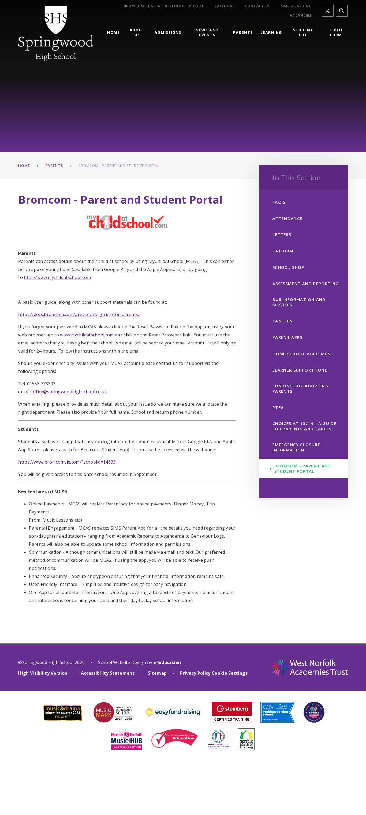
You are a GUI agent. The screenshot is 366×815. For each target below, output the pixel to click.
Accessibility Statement (108, 673)
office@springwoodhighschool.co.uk (69, 392)
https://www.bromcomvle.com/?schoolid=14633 (66, 462)
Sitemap (157, 673)
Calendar (225, 6)
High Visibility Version (42, 673)
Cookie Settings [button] (230, 673)
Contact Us (258, 6)
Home (24, 165)
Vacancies (301, 15)
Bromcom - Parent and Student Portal (119, 165)
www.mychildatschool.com (87, 335)
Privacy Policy (195, 673)
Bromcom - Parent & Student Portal (164, 6)
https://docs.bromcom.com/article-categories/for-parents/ (79, 314)
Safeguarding (296, 6)
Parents (54, 165)
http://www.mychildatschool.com (57, 277)
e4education (167, 662)
